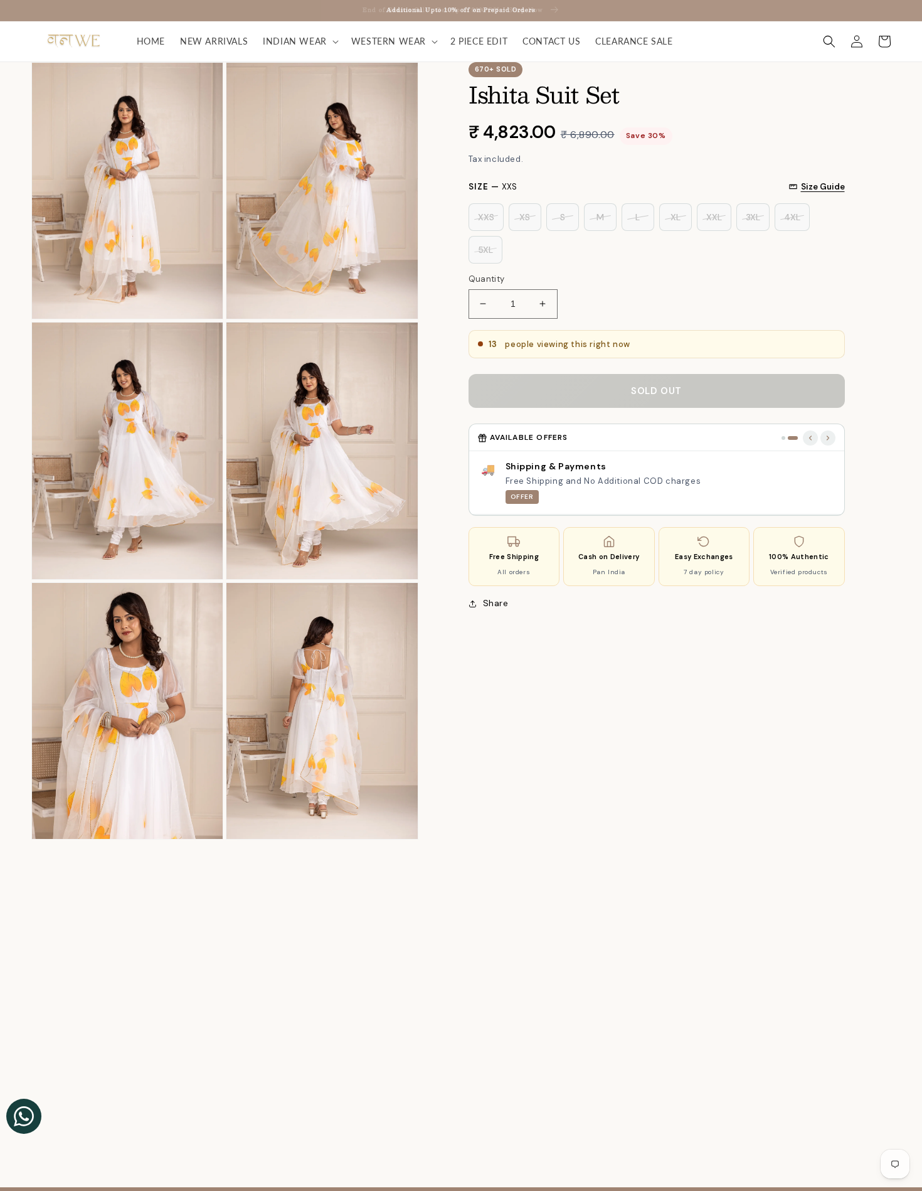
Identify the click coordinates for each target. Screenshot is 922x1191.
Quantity (487, 279)
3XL (753, 217)
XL (675, 217)
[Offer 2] (793, 438)
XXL (714, 217)
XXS (486, 217)
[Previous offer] (810, 438)
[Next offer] (827, 438)
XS (524, 217)
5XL (485, 249)
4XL (792, 217)
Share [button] (496, 603)
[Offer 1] (783, 438)
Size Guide (823, 186)
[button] (299, 41)
